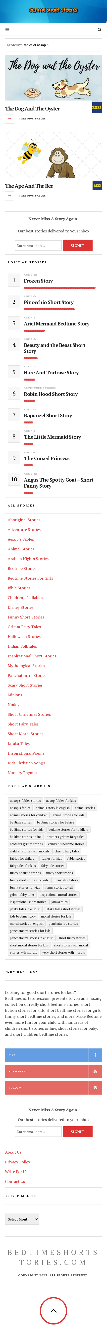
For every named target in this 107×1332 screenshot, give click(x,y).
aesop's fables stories (25, 800)
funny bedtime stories (25, 873)
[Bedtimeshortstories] (53, 10)
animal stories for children (29, 815)
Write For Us (16, 1171)
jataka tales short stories (63, 909)
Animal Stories (21, 549)
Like (12, 1055)
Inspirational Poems (26, 753)
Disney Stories (20, 607)
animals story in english (53, 808)
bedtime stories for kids (26, 829)
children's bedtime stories (66, 844)
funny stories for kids (25, 887)
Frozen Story (38, 281)
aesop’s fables (20, 808)
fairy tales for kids (23, 865)
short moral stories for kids (29, 945)
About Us (13, 1152)
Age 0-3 (30, 296)
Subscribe (17, 1071)
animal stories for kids (68, 815)
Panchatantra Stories (27, 675)
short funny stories (72, 938)
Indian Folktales (22, 646)
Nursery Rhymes (22, 772)
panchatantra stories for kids (30, 930)
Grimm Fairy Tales (24, 626)
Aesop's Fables (33, 118)
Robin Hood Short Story (51, 394)
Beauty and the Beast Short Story (54, 348)
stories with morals (23, 952)
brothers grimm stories (26, 844)
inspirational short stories (28, 902)
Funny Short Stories (26, 617)
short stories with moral (71, 945)
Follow (15, 1087)
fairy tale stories (52, 865)
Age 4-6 (30, 317)
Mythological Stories (26, 665)
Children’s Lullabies (25, 597)
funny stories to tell (59, 887)
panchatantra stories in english (32, 938)
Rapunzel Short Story (48, 415)
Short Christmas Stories (29, 714)
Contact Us (15, 1181)
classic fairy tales (66, 851)
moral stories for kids (56, 916)
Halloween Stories (24, 636)
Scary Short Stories (25, 685)
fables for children (23, 858)
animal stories (85, 808)
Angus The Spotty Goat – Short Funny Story (58, 483)
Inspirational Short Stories (32, 656)
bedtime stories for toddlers (68, 829)
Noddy (13, 704)
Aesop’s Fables (21, 539)
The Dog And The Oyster (32, 108)
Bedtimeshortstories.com (53, 1257)
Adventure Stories (40, 388)
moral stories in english (27, 923)
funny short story (66, 880)
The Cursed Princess (46, 458)
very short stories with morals (63, 952)
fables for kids (52, 858)
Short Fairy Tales (23, 724)
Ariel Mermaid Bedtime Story (56, 324)
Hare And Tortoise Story (51, 373)
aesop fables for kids (61, 800)
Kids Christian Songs (26, 763)
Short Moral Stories (25, 733)
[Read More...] (9, 118)
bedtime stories (21, 822)
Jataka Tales (19, 743)
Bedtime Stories (22, 568)
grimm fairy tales (22, 894)
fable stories (76, 858)
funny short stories (59, 873)
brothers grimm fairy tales (65, 836)
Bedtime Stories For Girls (30, 578)
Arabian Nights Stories (28, 558)
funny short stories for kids (29, 880)
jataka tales (60, 902)
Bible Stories (19, 588)
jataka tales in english (25, 909)
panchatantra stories (63, 923)
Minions (15, 695)
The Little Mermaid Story (52, 437)
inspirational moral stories (58, 894)
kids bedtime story (23, 916)
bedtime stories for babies (55, 822)
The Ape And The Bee (29, 185)
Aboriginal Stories (24, 519)
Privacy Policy (17, 1162)
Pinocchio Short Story (48, 302)
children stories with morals (29, 851)
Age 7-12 (30, 274)
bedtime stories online (26, 836)
